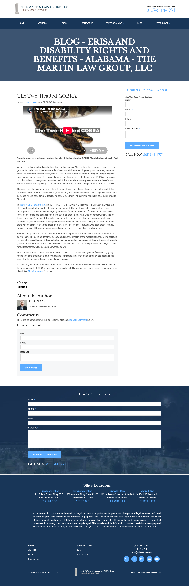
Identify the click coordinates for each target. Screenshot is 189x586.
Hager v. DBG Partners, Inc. (32, 204)
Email (23, 343)
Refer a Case (162, 23)
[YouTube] (157, 559)
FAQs (64, 23)
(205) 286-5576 (82, 501)
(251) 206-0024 (147, 501)
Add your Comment (77, 320)
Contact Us (87, 23)
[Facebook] (134, 559)
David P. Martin (32, 102)
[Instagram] (141, 559)
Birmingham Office (82, 491)
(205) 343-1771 (49, 501)
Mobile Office (147, 491)
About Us (42, 23)
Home (21, 23)
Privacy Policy (146, 572)
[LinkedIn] (149, 559)
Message (24, 352)
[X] (126, 559)
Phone (129, 110)
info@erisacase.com (142, 552)
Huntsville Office (117, 491)
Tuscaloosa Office (49, 491)
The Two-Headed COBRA (47, 96)
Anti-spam (157, 572)
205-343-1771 (161, 10)
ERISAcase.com (35, 271)
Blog (139, 23)
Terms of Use (135, 572)
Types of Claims (114, 23)
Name (23, 334)
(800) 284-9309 (117, 501)
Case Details (132, 129)
